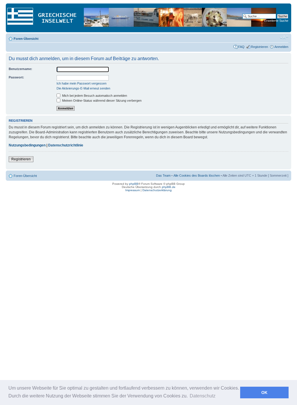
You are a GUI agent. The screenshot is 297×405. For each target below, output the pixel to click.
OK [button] (264, 392)
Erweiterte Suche (276, 20)
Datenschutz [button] (202, 395)
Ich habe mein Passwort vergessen (81, 83)
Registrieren (259, 47)
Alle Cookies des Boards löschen (196, 175)
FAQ (241, 47)
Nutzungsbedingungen (27, 145)
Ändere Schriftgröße (284, 37)
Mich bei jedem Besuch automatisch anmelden (94, 95)
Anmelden (281, 47)
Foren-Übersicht (26, 38)
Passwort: (16, 77)
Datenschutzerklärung (157, 190)
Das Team (163, 175)
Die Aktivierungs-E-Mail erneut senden (83, 88)
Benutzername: (20, 69)
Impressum (132, 190)
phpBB (133, 183)
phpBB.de (168, 187)
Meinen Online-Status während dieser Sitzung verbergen (101, 100)
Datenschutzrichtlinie (65, 145)
